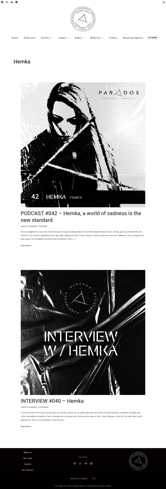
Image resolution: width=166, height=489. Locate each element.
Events (45, 38)
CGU (94, 478)
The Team (27, 458)
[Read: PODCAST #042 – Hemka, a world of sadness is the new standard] (83, 144)
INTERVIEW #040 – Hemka (52, 401)
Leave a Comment (29, 226)
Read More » (26, 245)
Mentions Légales (79, 478)
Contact (27, 464)
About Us (27, 452)
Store (152, 37)
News (15, 38)
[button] (47, 38)
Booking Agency (133, 38)
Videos (113, 38)
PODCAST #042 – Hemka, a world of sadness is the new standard (81, 217)
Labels (62, 38)
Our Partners (28, 470)
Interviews (43, 407)
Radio (78, 38)
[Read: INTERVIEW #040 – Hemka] (83, 332)
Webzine (95, 38)
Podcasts (30, 38)
